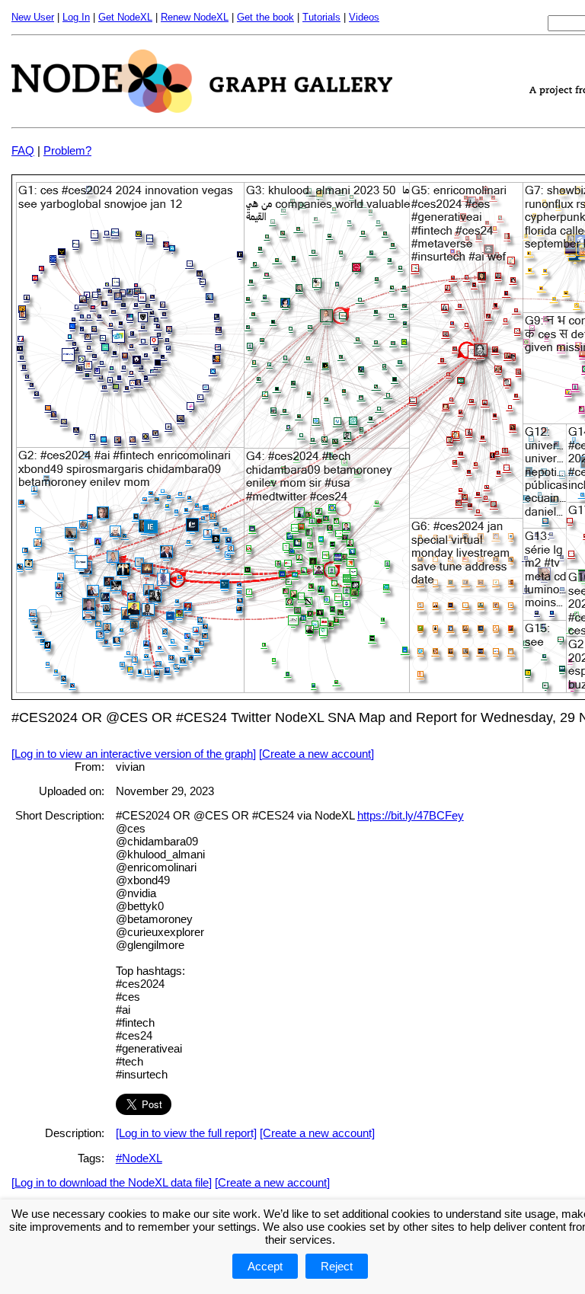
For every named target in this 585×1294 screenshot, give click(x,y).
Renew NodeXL (195, 17)
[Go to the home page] (201, 108)
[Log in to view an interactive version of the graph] (133, 753)
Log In (76, 17)
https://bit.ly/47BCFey (410, 815)
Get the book (265, 17)
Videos (364, 17)
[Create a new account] (316, 753)
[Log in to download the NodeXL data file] (111, 1182)
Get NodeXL (125, 17)
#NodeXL (139, 1158)
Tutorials (321, 17)
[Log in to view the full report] (186, 1132)
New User (32, 17)
